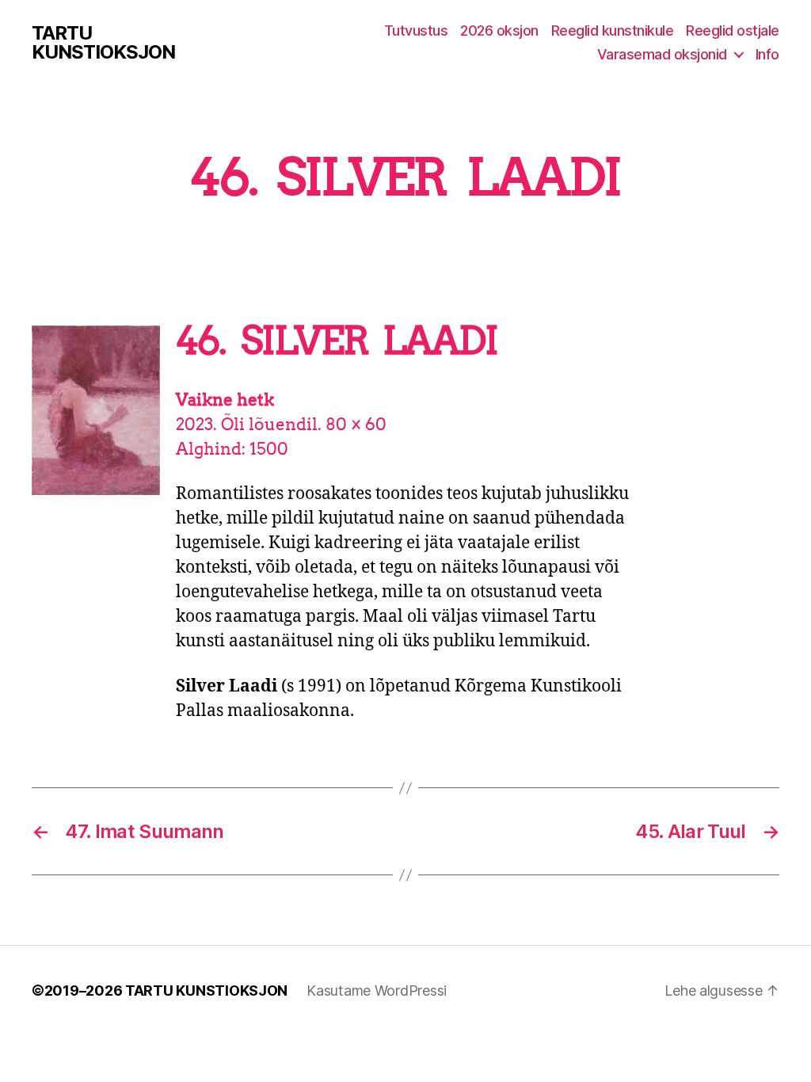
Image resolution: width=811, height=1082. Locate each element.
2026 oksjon (499, 30)
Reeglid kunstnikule (612, 30)
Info (767, 54)
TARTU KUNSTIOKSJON (103, 43)
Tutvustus (416, 30)
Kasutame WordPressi (377, 990)
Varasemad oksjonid (662, 54)
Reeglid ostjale (732, 30)
